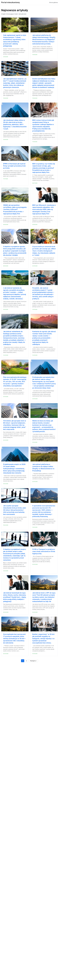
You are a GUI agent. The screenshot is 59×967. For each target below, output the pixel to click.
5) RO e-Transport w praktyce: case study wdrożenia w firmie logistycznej (43, 551)
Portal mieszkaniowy (10, 2)
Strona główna (53, 2)
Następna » (33, 661)
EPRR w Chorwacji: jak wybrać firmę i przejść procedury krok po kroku (14, 166)
